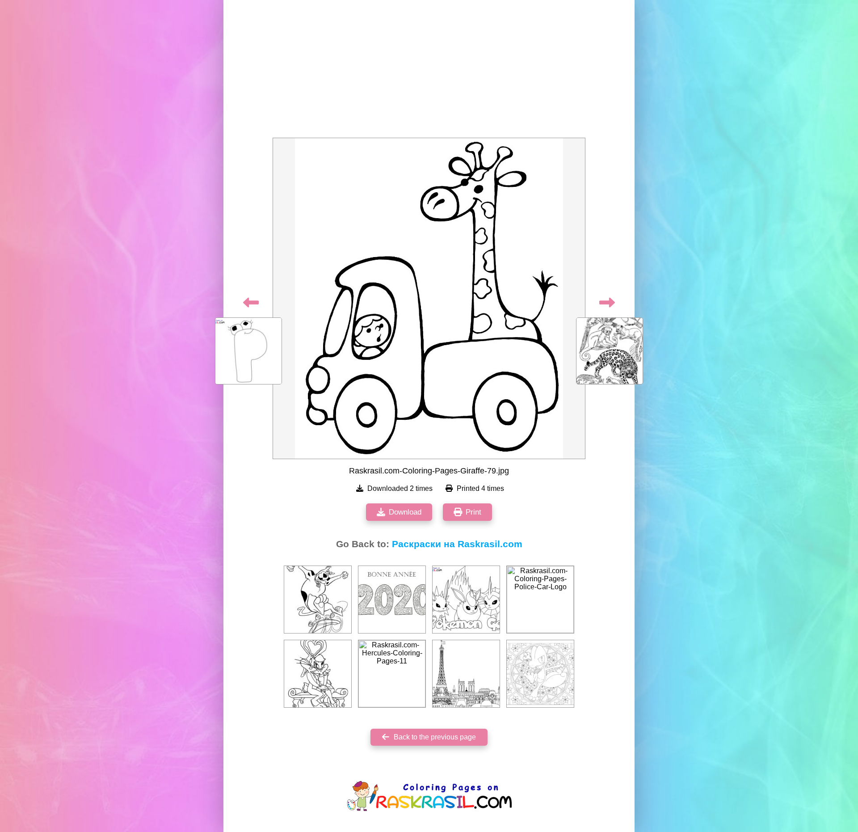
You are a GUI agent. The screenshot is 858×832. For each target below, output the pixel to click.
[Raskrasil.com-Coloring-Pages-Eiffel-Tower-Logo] (466, 674)
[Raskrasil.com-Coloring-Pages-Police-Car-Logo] (540, 600)
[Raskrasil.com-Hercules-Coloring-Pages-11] (392, 674)
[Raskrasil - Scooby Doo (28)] (318, 600)
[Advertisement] (429, 71)
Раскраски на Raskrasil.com (457, 544)
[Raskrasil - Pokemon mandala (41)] (540, 674)
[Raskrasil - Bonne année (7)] (392, 600)
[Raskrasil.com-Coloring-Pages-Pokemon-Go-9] (466, 600)
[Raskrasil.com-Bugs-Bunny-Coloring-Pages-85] (318, 674)
